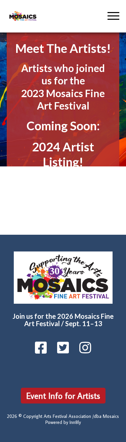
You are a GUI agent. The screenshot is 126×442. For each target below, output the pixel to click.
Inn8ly (75, 422)
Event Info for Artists (63, 395)
